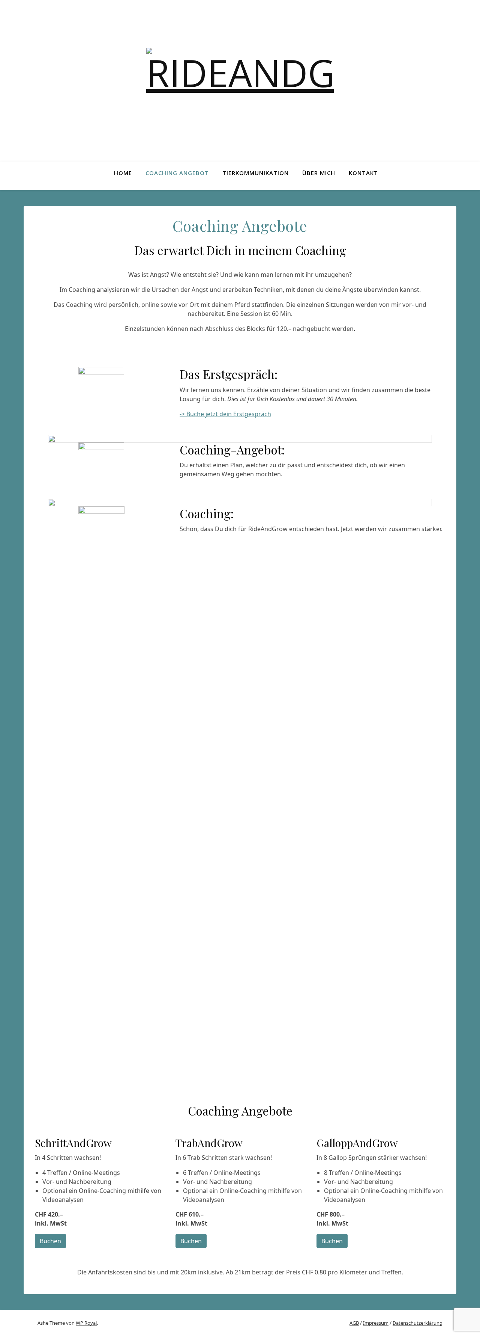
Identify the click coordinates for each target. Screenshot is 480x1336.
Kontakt (363, 173)
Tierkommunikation (255, 173)
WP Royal (86, 1322)
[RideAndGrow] (240, 81)
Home (123, 173)
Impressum (375, 1322)
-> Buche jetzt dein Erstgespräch (225, 414)
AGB (354, 1322)
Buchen (50, 1241)
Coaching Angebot (177, 173)
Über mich (318, 173)
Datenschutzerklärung (417, 1322)
